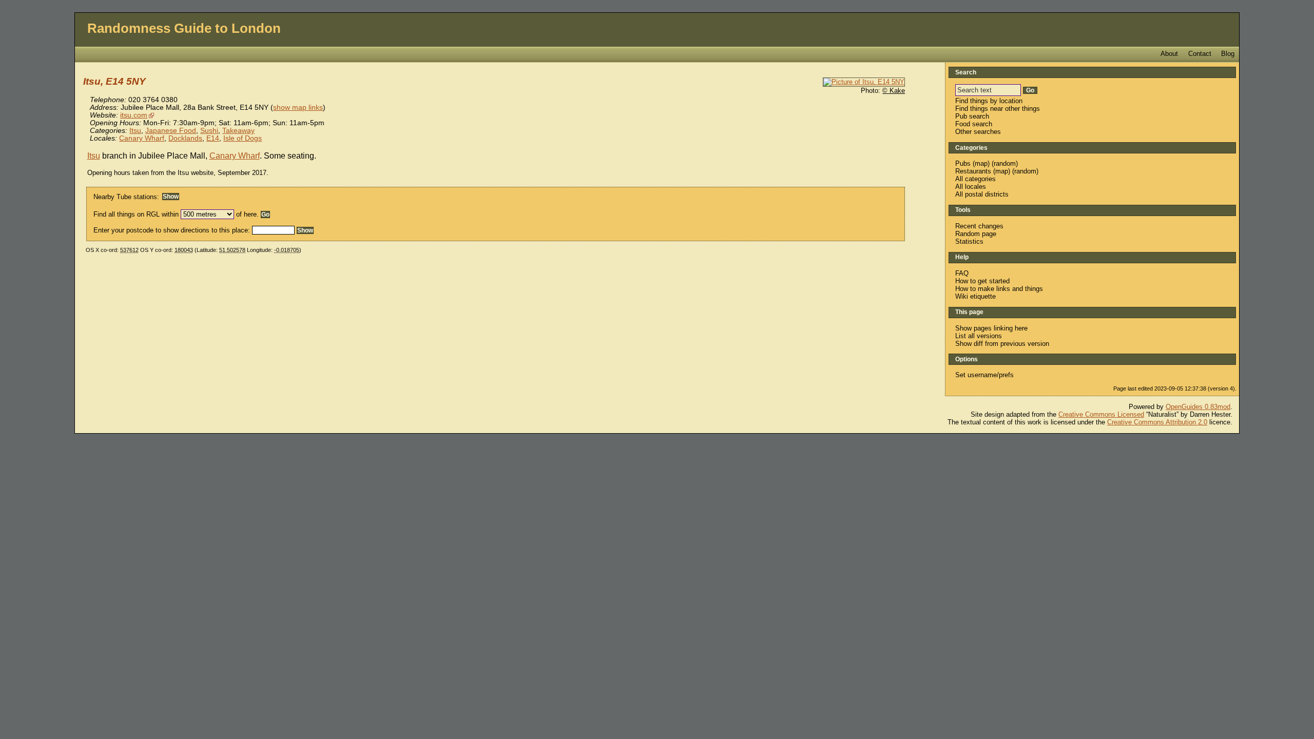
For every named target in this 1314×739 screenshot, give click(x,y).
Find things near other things (997, 108)
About (1169, 53)
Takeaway (238, 130)
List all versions (978, 336)
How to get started (982, 281)
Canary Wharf (141, 138)
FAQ (962, 273)
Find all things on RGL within (136, 214)
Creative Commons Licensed (1101, 414)
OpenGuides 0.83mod (1198, 407)
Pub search (972, 116)
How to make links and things (999, 289)
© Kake (893, 90)
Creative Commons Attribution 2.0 (1157, 422)
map (981, 163)
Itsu (135, 130)
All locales (970, 186)
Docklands (185, 138)
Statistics (969, 241)
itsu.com (133, 115)
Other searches (978, 131)
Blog (1227, 53)
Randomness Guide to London (184, 28)
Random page (975, 234)
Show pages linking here (991, 328)
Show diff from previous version (1002, 343)
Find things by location (988, 101)
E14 (212, 138)
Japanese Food (170, 130)
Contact (1199, 53)
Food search (973, 124)
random (1005, 163)
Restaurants (973, 171)
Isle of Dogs (242, 138)
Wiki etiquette (975, 296)
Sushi (209, 130)
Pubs (963, 163)
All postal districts (982, 194)
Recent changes (979, 226)
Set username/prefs (984, 375)
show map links (298, 107)
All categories (975, 179)
